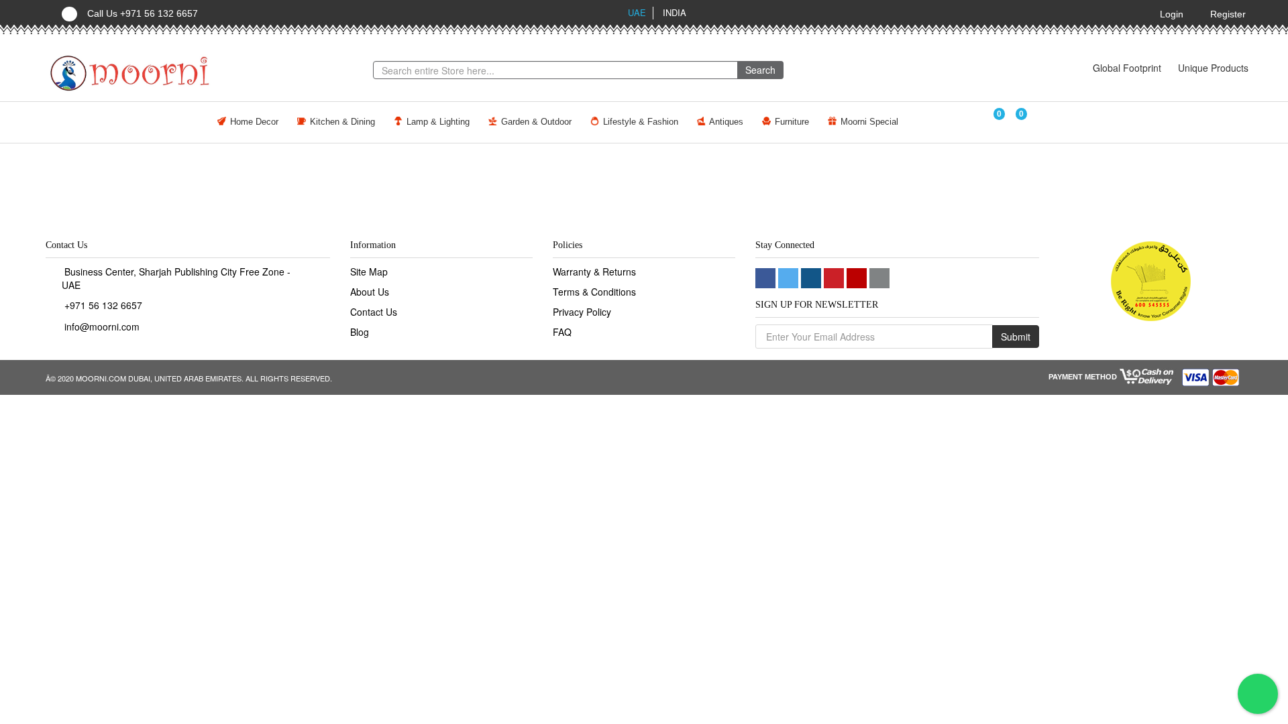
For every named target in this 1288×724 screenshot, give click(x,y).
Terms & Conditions (594, 291)
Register (1228, 14)
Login (1171, 14)
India (674, 13)
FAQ (562, 332)
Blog (359, 332)
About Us (369, 291)
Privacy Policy (582, 311)
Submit (1015, 336)
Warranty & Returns (594, 271)
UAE (637, 13)
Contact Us (373, 311)
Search (760, 69)
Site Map (369, 271)
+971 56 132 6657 (103, 305)
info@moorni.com (102, 326)
